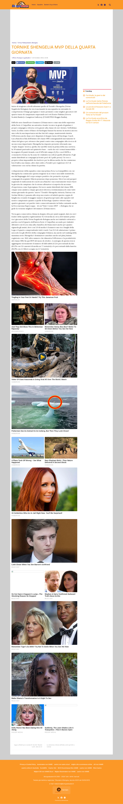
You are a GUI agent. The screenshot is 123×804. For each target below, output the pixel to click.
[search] (109, 5)
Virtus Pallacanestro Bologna (28, 43)
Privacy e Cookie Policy (28, 764)
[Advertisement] (61, 28)
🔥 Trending (87, 91)
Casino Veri (52, 768)
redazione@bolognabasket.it (64, 784)
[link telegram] (104, 5)
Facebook (21, 62)
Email (57, 62)
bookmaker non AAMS (44, 764)
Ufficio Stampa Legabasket (21, 58)
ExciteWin (43, 768)
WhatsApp (31, 62)
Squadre (40, 4)
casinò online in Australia (30, 768)
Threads (49, 62)
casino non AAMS (86, 768)
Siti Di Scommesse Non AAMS (68, 768)
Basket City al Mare (51, 4)
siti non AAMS (98, 764)
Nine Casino (97, 768)
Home (14, 43)
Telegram (40, 62)
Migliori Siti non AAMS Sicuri (43, 771)
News (34, 4)
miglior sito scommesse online (81, 764)
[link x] (98, 5)
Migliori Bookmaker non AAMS (65, 771)
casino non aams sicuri (62, 764)
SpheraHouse (64, 800)
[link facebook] (101, 5)
